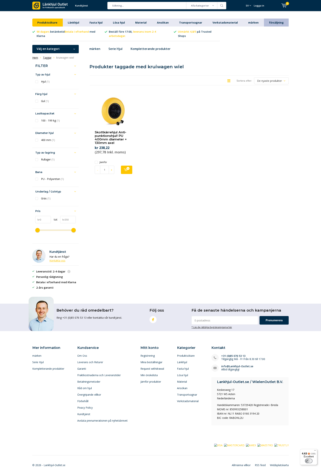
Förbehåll (82, 401)
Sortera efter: (244, 80)
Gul (45, 101)
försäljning (276, 22)
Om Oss (82, 355)
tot (54, 219)
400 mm (48, 140)
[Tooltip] (68, 272)
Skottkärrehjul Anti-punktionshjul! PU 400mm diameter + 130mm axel (111, 137)
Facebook (153, 319)
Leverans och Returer (90, 362)
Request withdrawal (152, 368)
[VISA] (218, 445)
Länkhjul (73, 22)
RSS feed (260, 465)
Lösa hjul (119, 22)
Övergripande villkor (89, 394)
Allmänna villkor (241, 465)
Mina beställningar (151, 362)
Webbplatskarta (279, 465)
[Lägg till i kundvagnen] (126, 170)
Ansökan (163, 22)
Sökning (221, 5)
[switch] (308, 461)
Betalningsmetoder (88, 381)
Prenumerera (274, 320)
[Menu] (315, 451)
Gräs (46, 198)
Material (141, 22)
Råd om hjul (84, 388)
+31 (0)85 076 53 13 (233, 355)
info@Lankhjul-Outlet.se (237, 366)
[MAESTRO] (265, 445)
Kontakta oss (57, 260)
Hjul (45, 81)
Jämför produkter (150, 381)
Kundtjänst (81, 5)
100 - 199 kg (50, 120)
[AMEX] (251, 445)
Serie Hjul (115, 49)
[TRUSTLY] (281, 445)
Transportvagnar (190, 22)
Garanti (81, 368)
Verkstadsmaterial (225, 22)
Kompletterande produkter (151, 49)
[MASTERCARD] (234, 445)
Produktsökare (47, 22)
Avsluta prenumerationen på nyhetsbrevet (102, 420)
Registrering (147, 355)
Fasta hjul (96, 22)
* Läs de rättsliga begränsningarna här (212, 327)
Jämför (103, 162)
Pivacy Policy (85, 407)
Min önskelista (149, 375)
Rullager (48, 159)
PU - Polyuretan (52, 179)
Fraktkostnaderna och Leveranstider (99, 375)
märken (253, 22)
